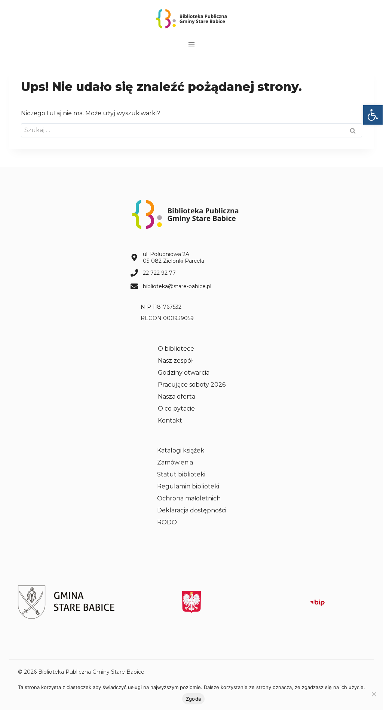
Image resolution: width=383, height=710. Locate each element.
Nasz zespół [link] (175, 360)
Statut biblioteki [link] (181, 474)
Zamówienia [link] (175, 462)
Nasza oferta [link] (176, 396)
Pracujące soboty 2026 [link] (192, 384)
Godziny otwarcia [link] (183, 372)
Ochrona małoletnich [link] (189, 498)
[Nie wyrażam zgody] (373, 694)
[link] (373, 115)
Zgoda (193, 699)
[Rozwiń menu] (192, 44)
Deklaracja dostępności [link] (191, 510)
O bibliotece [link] (176, 348)
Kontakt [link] (170, 420)
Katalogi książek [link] (180, 450)
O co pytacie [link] (176, 408)
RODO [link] (167, 522)
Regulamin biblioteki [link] (188, 486)
